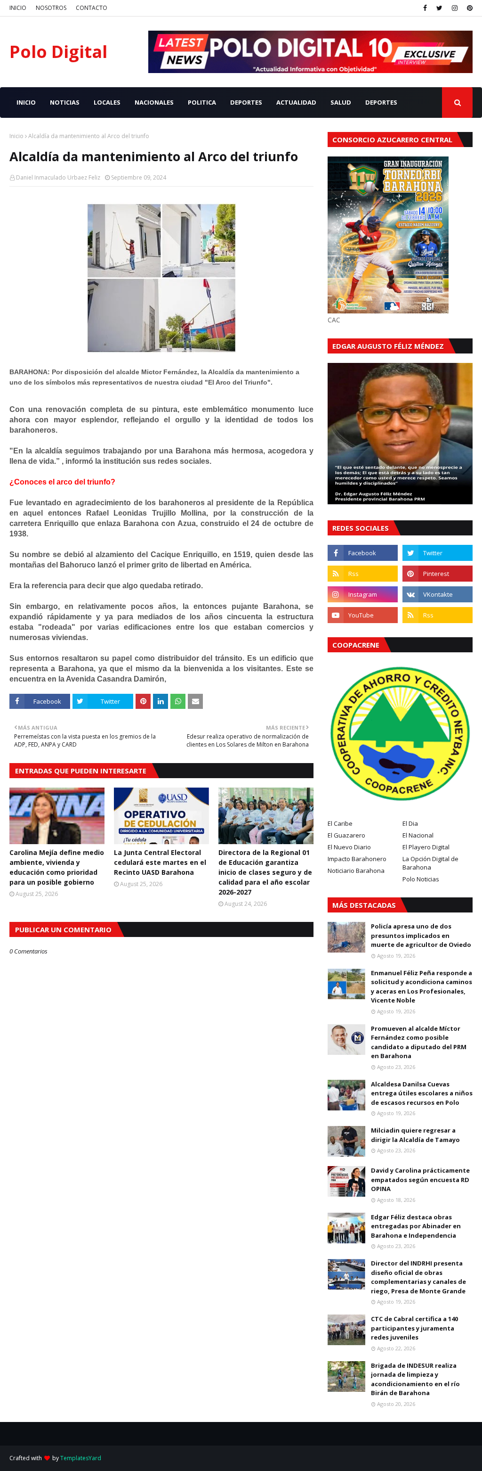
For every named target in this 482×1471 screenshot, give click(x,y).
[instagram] (455, 8)
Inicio (16, 136)
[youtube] (363, 615)
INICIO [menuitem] (26, 102)
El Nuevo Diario (349, 847)
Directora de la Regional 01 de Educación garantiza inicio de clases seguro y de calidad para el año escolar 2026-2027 (265, 872)
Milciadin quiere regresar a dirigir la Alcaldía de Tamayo (415, 1135)
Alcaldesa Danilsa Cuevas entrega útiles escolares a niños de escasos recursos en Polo (422, 1093)
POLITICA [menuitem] (202, 102)
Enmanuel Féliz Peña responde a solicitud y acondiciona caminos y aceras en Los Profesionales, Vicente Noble (421, 987)
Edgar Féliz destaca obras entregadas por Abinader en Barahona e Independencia (416, 1226)
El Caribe (340, 823)
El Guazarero (346, 835)
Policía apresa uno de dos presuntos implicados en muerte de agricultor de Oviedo (421, 935)
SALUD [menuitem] (340, 102)
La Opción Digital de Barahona (430, 863)
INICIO (17, 8)
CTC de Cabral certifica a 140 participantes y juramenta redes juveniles (414, 1328)
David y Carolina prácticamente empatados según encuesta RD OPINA (420, 1179)
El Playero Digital (426, 847)
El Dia (410, 823)
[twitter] (439, 8)
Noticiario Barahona (356, 870)
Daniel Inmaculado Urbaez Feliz (58, 177)
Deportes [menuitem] (381, 102)
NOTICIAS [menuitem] (65, 102)
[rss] (363, 574)
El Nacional (418, 835)
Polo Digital (58, 51)
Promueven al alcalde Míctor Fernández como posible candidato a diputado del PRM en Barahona (418, 1042)
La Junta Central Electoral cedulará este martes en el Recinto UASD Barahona (160, 862)
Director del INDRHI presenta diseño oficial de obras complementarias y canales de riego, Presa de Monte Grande (418, 1277)
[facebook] (425, 8)
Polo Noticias (420, 879)
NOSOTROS (51, 8)
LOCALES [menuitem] (107, 102)
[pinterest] (469, 8)
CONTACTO (91, 8)
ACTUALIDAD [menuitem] (296, 102)
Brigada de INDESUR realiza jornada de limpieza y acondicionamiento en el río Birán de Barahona (415, 1379)
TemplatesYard (80, 1458)
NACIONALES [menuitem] (154, 102)
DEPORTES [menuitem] (246, 102)
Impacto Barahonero (357, 859)
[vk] (437, 594)
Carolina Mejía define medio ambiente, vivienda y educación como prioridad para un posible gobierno (56, 867)
